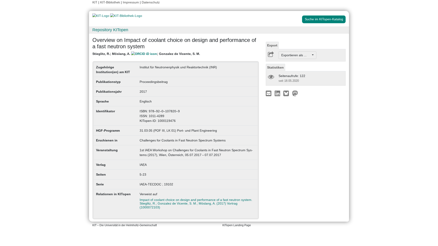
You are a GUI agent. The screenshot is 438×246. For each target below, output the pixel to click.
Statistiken (275, 67)
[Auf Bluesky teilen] (287, 93)
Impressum (131, 2)
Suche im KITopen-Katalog (324, 19)
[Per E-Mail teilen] (269, 93)
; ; (146, 54)
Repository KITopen (110, 30)
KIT (94, 2)
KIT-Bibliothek (110, 2)
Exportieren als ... (296, 55)
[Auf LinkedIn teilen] (278, 93)
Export (272, 45)
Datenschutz (151, 2)
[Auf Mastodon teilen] (295, 93)
